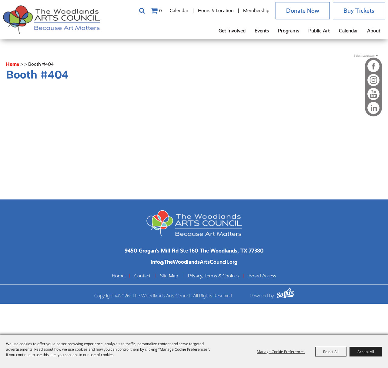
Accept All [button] (365, 351)
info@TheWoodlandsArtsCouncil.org (194, 262)
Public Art (319, 31)
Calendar (179, 10)
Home (12, 64)
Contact (142, 276)
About (373, 31)
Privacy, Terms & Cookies (213, 276)
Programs (288, 31)
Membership (256, 10)
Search (141, 10)
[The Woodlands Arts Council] (51, 20)
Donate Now (302, 10)
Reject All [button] (331, 351)
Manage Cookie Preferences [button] (281, 351)
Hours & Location (216, 10)
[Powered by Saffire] (285, 293)
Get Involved (232, 31)
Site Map (169, 276)
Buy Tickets (358, 10)
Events (262, 31)
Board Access (262, 276)
